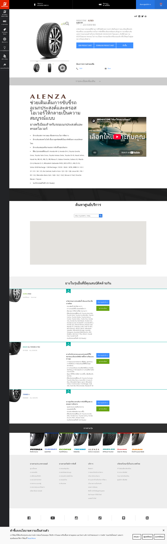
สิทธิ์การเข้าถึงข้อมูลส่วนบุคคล (96, 491)
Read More (31, 538)
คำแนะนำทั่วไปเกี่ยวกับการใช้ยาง (97, 480)
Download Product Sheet (105, 45)
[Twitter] (142, 16)
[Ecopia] (66, 440)
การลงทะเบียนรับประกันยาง (95, 472)
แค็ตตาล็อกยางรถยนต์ (36, 491)
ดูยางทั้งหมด (33, 468)
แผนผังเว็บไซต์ (92, 498)
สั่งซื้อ (125, 45)
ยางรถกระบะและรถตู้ (35, 483)
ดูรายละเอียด (103, 308)
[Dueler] (110, 440)
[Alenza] (95, 440)
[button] (4, 13)
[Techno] (81, 440)
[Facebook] (139, 16)
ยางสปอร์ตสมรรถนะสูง (65, 472)
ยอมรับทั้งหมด (159, 537)
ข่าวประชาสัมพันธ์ (122, 472)
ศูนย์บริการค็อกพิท (122, 480)
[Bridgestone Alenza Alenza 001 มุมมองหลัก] (36, 67)
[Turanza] (52, 440)
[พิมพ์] (145, 16)
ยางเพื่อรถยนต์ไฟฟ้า (35, 476)
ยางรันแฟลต (62, 483)
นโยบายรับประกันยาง (94, 476)
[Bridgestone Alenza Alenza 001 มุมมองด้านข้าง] (62, 67)
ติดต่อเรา (90, 468)
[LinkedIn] (147, 518)
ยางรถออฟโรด (63, 480)
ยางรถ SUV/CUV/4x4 (35, 480)
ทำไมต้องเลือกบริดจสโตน (124, 468)
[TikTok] (100, 518)
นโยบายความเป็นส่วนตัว (95, 483)
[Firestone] (124, 440)
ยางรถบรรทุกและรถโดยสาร (37, 487)
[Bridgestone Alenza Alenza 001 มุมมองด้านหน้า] (49, 67)
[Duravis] (139, 440)
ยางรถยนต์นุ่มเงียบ (64, 468)
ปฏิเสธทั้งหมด (147, 537)
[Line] (123, 518)
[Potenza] (37, 440)
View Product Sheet (85, 45)
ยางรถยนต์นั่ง (33, 472)
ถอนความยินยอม (92, 487)
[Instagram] (76, 518)
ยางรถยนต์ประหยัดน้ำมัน (66, 476)
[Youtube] (53, 518)
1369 (80, 68)
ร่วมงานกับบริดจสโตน (123, 476)
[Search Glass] (100, 215)
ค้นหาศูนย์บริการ (145, 4)
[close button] (163, 530)
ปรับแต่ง (136, 537)
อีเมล (109, 68)
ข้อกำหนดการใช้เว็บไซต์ (94, 494)
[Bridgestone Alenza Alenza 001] (49, 41)
